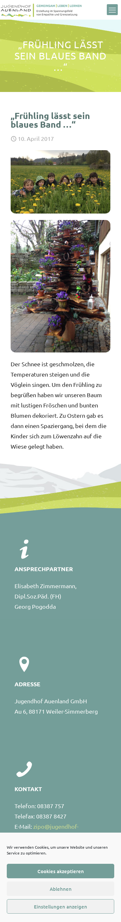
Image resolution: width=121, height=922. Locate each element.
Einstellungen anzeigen (60, 906)
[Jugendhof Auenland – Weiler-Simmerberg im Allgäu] (60, 10)
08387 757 (50, 805)
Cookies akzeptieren (60, 871)
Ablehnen (61, 889)
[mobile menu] (112, 9)
